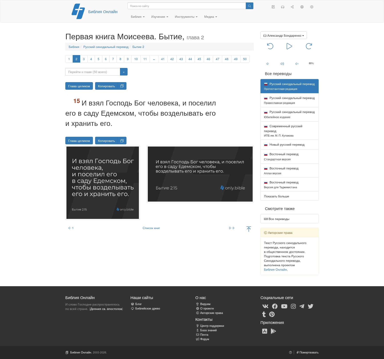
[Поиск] (249, 5)
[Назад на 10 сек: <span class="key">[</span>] (270, 45)
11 (145, 59)
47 (217, 59)
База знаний (208, 330)
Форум (204, 339)
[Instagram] (293, 306)
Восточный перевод (281, 156)
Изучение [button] (158, 16)
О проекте (207, 308)
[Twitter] (310, 306)
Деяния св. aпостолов (106, 308)
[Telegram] (301, 306)
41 (163, 59)
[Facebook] (275, 306)
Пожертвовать (309, 352)
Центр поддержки (212, 326)
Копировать (106, 86)
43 (181, 59)
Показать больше (276, 196)
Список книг (151, 228)
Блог (138, 304)
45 (199, 59)
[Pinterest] (272, 314)
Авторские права (211, 313)
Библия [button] (136, 16)
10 (136, 59)
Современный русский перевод (283, 130)
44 (190, 59)
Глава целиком (79, 86)
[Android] (273, 331)
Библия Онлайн (103, 11)
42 (172, 59)
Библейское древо (147, 308)
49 (236, 59)
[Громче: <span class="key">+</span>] (282, 63)
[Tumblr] (264, 314)
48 (226, 59)
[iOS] (264, 331)
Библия (74, 46)
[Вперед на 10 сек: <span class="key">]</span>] (309, 45)
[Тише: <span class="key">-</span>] (267, 63)
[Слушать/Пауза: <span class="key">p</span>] (289, 45)
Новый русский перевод (286, 144)
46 (208, 59)
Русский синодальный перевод (105, 46)
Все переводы (278, 218)
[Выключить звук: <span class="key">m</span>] (297, 63)
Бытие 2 (138, 46)
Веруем (205, 304)
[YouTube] (284, 306)
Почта (204, 335)
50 (245, 59)
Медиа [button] (209, 16)
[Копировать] (122, 86)
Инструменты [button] (185, 16)
